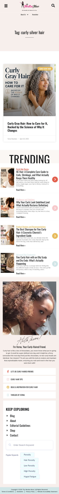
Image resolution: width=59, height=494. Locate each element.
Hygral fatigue (30, 477)
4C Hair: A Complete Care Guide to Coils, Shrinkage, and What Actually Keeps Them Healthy (32, 175)
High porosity (29, 471)
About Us (23, 14)
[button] (6, 6)
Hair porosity (29, 460)
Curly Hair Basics (22, 169)
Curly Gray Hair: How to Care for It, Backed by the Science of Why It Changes (28, 126)
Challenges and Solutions (25, 199)
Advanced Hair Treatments (26, 254)
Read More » (20, 189)
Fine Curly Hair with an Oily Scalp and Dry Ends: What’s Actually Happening (31, 260)
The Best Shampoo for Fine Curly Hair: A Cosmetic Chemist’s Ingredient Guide (31, 232)
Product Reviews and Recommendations (31, 226)
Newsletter (35, 14)
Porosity (27, 455)
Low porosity (29, 466)
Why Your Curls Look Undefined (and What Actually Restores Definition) (33, 203)
